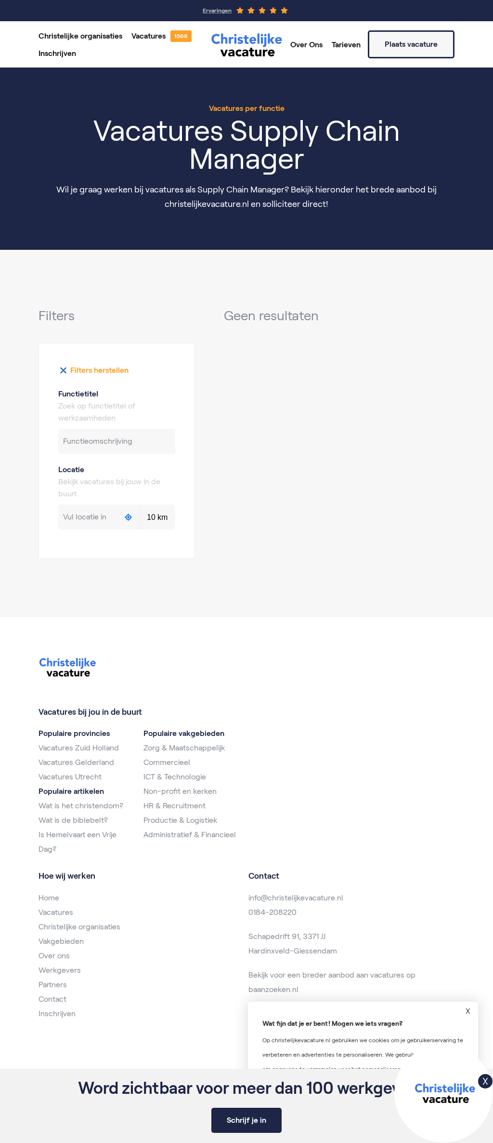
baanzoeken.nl (273, 989)
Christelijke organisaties (80, 36)
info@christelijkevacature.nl (295, 898)
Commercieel (166, 762)
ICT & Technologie (174, 777)
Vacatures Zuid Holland (79, 748)
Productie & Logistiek (180, 820)
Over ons (54, 956)
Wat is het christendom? (81, 806)
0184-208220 (272, 912)
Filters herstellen (99, 370)
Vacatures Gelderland (76, 762)
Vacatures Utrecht (70, 777)
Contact (52, 999)
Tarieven (346, 45)
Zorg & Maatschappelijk (184, 748)
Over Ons (306, 45)
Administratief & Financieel (189, 834)
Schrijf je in (246, 1120)
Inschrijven (57, 53)
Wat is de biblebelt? (73, 820)
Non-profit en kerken (180, 791)
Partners (53, 984)
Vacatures (148, 36)
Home (49, 898)
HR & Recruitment (174, 806)
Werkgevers (60, 970)
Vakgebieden (61, 941)
